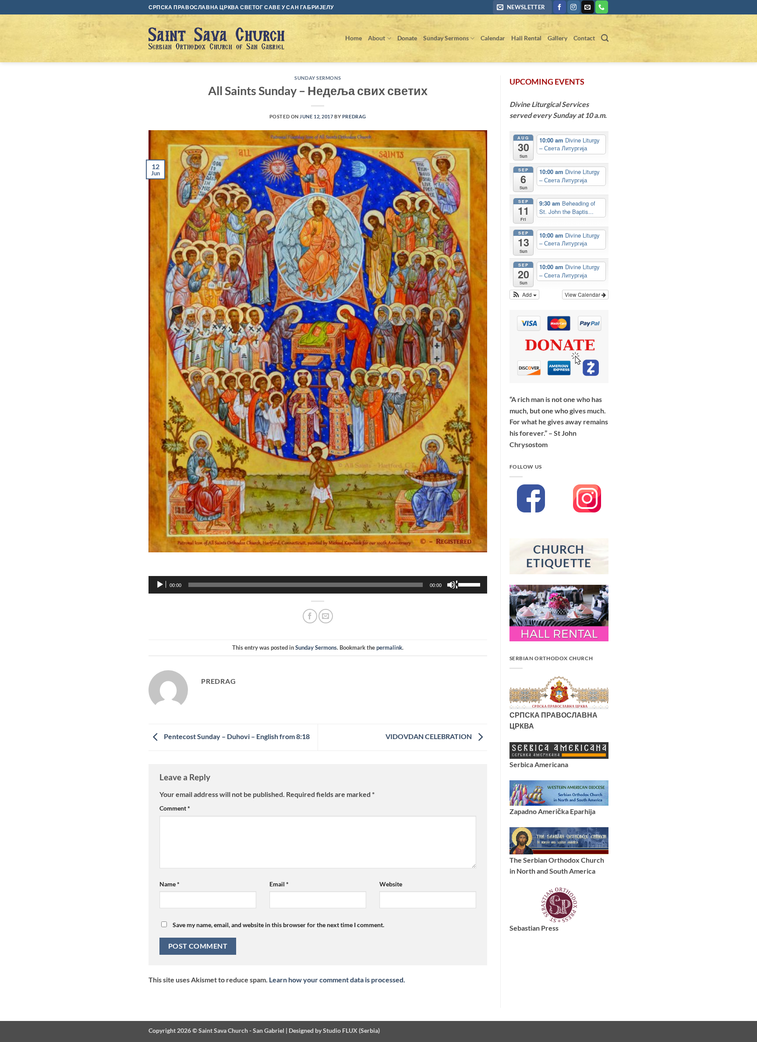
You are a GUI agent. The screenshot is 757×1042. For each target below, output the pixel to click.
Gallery (557, 38)
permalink (389, 647)
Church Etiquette (559, 556)
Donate (407, 38)
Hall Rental (526, 38)
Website (390, 884)
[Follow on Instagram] (573, 7)
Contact (584, 38)
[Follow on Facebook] (559, 7)
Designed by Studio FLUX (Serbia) (334, 1030)
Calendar (493, 38)
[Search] (604, 38)
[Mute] (452, 584)
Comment (174, 808)
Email (279, 884)
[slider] (470, 584)
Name (169, 884)
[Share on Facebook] (310, 616)
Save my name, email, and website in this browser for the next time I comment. (278, 924)
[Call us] (601, 7)
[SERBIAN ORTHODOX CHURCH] (559, 691)
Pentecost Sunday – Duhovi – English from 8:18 (236, 736)
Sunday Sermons (446, 38)
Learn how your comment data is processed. (337, 979)
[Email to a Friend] (325, 616)
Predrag (354, 116)
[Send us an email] (587, 7)
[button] (522, 7)
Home (353, 38)
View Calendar (583, 294)
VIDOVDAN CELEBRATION (429, 736)
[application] (318, 585)
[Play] (161, 584)
